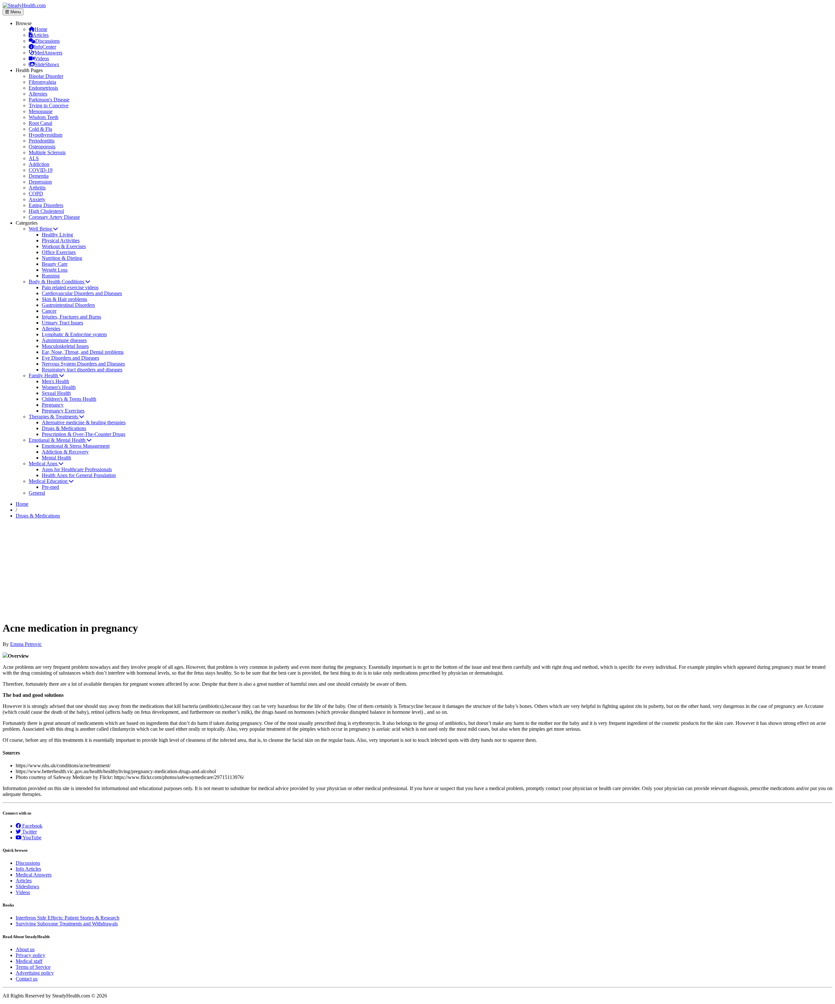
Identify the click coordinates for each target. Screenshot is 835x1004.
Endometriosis (43, 88)
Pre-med (50, 487)
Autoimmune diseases (64, 340)
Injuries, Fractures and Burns (71, 317)
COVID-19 (41, 170)
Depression (40, 182)
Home (41, 29)
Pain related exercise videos (70, 287)
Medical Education (49, 481)
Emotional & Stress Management (76, 446)
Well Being (41, 229)
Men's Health (55, 381)
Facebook (31, 826)
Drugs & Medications (64, 428)
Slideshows (27, 886)
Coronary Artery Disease (54, 217)
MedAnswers (48, 52)
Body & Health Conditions (57, 281)
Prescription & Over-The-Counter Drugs (83, 434)
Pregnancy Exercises (63, 410)
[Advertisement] (417, 569)
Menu (15, 11)
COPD (36, 193)
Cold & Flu (40, 129)
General (37, 493)
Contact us (27, 979)
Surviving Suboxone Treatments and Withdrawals (67, 923)
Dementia (39, 176)
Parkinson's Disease (49, 99)
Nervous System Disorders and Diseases (83, 364)
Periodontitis (41, 140)
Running (51, 275)
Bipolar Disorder (46, 76)
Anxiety (37, 199)
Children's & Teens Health (69, 399)
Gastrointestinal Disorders (68, 305)
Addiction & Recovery (65, 452)
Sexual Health (56, 393)
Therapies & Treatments (54, 416)
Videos (42, 58)
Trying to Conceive (48, 105)
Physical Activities (61, 240)
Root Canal (40, 123)
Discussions (47, 41)
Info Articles (28, 869)
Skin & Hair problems (64, 299)
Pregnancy (53, 405)
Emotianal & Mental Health (58, 440)
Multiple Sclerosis (47, 152)
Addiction (39, 164)
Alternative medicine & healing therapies (84, 422)
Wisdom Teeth (43, 117)
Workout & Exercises (64, 246)
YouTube (31, 837)
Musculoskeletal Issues (65, 346)
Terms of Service (33, 967)
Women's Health (59, 387)
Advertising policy (35, 973)
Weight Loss (55, 270)
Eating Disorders (46, 205)
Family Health (44, 375)
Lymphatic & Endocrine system (74, 334)
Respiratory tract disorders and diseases (82, 369)
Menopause (41, 111)
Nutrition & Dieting (62, 258)
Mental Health (56, 457)
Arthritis (37, 187)
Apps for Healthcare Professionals (77, 469)
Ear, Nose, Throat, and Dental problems (83, 352)
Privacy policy (30, 955)
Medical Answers (34, 874)
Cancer (49, 311)
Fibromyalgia (42, 82)
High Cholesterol (46, 211)
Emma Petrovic (26, 644)
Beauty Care (55, 264)
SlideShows (47, 64)
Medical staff (29, 961)
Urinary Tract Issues (62, 322)
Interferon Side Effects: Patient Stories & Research (67, 918)
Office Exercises (59, 252)
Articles (41, 35)
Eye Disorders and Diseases (70, 358)
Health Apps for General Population (79, 475)
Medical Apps (44, 463)
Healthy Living (57, 234)
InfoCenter (45, 47)
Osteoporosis (42, 146)
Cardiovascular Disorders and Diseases (82, 293)
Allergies (38, 94)
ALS (34, 158)
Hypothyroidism (45, 135)
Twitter (29, 831)
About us (25, 949)
